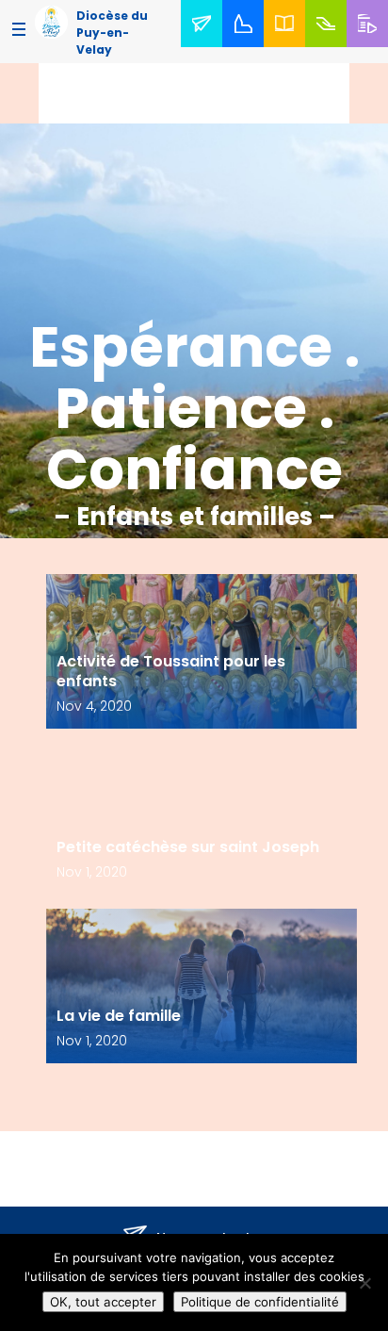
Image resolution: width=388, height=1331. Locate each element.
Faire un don (329, 45)
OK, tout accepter (103, 1301)
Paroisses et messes (247, 45)
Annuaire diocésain (288, 45)
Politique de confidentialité (260, 1301)
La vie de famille (119, 1016)
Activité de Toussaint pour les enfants (171, 671)
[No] (364, 1282)
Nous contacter (205, 45)
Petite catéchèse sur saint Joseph (188, 847)
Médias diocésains (371, 45)
